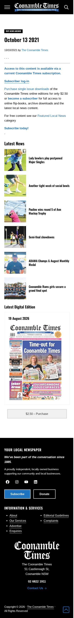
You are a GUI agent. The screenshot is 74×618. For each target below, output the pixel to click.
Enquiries (16, 531)
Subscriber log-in (16, 81)
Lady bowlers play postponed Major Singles (45, 160)
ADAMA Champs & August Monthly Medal (49, 262)
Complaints (51, 520)
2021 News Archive (13, 31)
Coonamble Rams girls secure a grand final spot (47, 288)
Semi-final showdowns (41, 237)
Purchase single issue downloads (26, 89)
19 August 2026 (18, 318)
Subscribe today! (16, 128)
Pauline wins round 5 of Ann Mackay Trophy (45, 211)
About (13, 515)
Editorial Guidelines (56, 515)
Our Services (18, 520)
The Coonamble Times (40, 606)
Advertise (16, 525)
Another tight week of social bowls (49, 185)
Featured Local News (52, 116)
